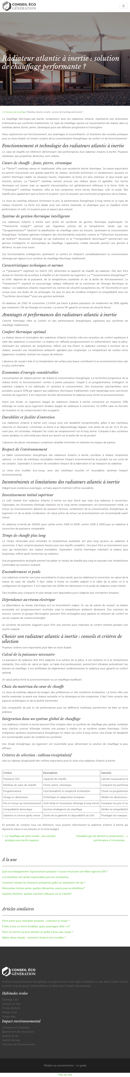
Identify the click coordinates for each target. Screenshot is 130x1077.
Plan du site (65, 1074)
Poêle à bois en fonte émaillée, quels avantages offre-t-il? (36, 926)
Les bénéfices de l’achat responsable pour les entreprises (35, 877)
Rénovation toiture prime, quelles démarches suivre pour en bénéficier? (43, 888)
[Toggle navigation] (123, 6)
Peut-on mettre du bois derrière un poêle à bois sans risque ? (37, 932)
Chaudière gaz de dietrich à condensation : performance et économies (100, 838)
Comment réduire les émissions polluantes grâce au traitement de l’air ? (43, 882)
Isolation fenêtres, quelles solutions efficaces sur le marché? (37, 894)
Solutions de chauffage (15, 112)
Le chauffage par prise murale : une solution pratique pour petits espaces (30, 838)
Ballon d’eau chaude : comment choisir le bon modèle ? (34, 937)
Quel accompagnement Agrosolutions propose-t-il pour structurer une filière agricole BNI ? (55, 871)
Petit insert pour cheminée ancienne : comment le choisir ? (36, 921)
